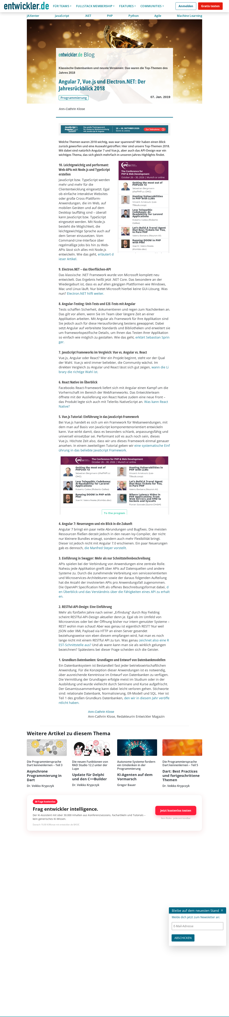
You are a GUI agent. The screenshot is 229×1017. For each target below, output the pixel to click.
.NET (88, 16)
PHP (110, 16)
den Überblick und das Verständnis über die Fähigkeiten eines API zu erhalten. (114, 591)
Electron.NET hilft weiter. (85, 293)
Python (133, 16)
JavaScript (62, 16)
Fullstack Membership (94, 6)
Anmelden (186, 6)
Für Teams (61, 6)
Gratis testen (210, 6)
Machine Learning (189, 16)
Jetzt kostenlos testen (175, 810)
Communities (151, 6)
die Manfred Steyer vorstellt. (105, 548)
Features (126, 6)
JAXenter (33, 16)
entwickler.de (26, 7)
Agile (157, 16)
